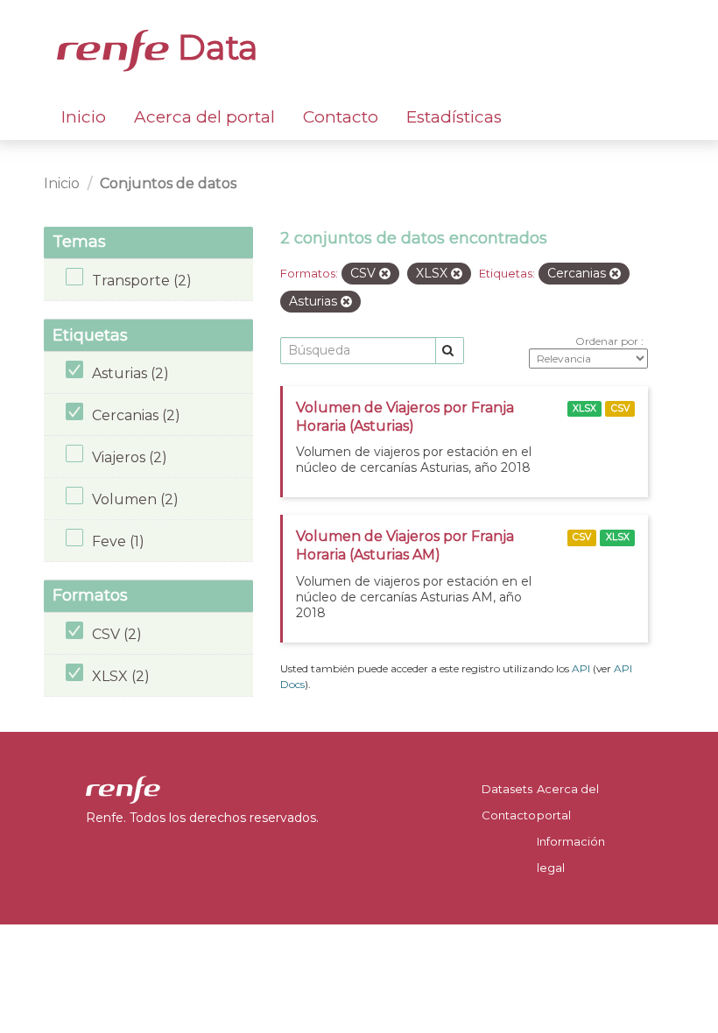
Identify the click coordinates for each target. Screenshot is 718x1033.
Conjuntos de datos (168, 183)
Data (213, 47)
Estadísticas (454, 117)
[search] (449, 350)
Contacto (340, 117)
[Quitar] (385, 274)
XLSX (584, 408)
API (581, 668)
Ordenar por (608, 341)
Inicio (83, 117)
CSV (620, 408)
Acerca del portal (204, 117)
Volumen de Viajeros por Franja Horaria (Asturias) (405, 416)
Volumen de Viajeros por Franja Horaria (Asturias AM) (405, 545)
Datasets (507, 789)
